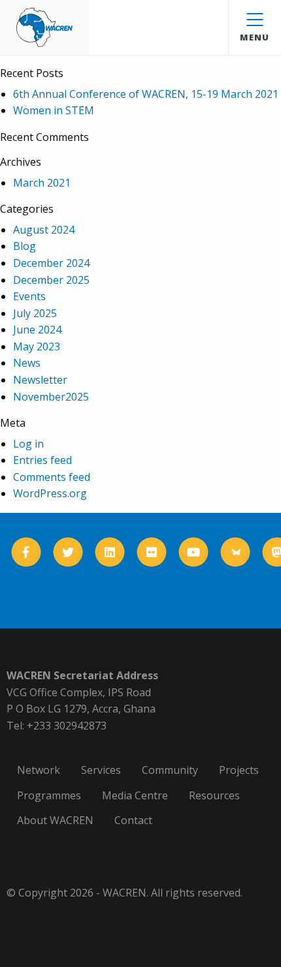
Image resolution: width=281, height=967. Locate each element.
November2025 (51, 397)
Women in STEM (53, 110)
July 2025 (35, 313)
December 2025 (51, 280)
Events (29, 296)
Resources (214, 795)
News (27, 363)
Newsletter (40, 380)
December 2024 (51, 263)
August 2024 (43, 230)
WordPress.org (50, 493)
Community (170, 770)
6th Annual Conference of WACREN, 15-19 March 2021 (145, 94)
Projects (239, 770)
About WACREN (55, 820)
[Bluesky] (235, 552)
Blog (24, 246)
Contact (133, 820)
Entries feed (42, 460)
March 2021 (42, 183)
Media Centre (135, 795)
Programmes (49, 795)
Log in (28, 444)
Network (38, 770)
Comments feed (51, 477)
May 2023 (36, 346)
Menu (254, 37)
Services (101, 770)
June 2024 (37, 329)
